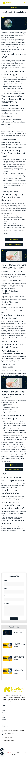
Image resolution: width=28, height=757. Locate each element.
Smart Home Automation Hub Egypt (19, 644)
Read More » (16, 634)
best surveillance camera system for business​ (18, 670)
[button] (24, 3)
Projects (4, 720)
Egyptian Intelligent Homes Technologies (19, 657)
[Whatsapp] (2, 753)
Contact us (4, 717)
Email (5, 588)
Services (4, 722)
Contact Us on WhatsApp (15, 244)
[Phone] (2, 749)
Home (3, 710)
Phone (5, 596)
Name (5, 581)
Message (6, 604)
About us (4, 713)
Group (13, 753)
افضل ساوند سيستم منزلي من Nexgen (19, 631)
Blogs (3, 715)
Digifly (10, 753)
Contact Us (15, 239)
